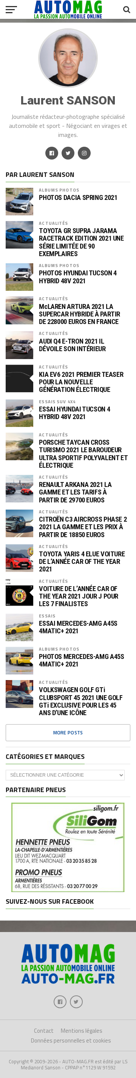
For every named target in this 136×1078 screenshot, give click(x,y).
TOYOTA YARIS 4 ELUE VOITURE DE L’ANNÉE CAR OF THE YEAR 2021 (82, 561)
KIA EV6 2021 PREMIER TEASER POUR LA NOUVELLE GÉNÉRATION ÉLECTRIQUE (81, 382)
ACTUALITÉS (53, 223)
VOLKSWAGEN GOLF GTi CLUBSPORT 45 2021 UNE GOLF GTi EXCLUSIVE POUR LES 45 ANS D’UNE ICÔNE (80, 701)
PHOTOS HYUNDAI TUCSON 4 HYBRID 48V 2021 (78, 276)
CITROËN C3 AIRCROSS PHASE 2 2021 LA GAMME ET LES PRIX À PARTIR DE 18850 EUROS (83, 527)
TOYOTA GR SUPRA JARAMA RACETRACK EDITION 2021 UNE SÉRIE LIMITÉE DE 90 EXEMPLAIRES (81, 242)
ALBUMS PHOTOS (59, 190)
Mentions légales (81, 1030)
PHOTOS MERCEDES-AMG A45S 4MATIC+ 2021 (81, 660)
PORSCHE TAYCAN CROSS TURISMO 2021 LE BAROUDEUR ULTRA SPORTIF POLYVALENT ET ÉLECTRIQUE (83, 454)
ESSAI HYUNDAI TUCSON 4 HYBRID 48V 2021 (74, 413)
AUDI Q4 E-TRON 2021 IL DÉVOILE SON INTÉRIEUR (72, 345)
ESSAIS (47, 616)
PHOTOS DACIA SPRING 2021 (78, 197)
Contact (44, 1030)
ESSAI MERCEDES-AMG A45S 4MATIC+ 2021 (78, 627)
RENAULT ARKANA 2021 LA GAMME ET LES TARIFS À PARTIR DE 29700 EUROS (75, 492)
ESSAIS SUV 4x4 (57, 401)
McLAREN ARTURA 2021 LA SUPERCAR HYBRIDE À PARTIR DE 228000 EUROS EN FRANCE (79, 314)
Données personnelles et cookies (71, 1040)
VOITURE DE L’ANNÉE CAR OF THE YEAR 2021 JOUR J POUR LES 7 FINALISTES (78, 596)
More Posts (68, 732)
